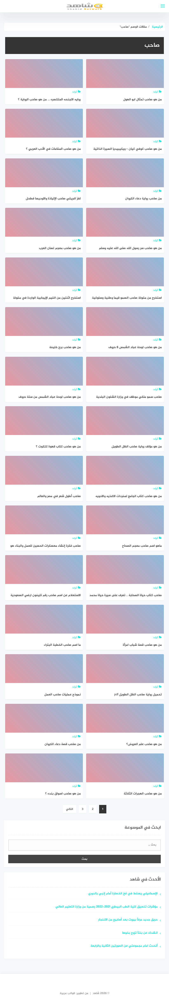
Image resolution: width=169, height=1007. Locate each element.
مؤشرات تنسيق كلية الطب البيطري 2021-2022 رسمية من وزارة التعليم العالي (106, 907)
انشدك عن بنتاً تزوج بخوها (140, 933)
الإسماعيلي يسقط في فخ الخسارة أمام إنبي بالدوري (123, 893)
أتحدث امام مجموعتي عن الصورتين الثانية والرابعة (124, 946)
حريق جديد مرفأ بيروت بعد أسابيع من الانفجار (128, 920)
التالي (69, 809)
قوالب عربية (67, 993)
